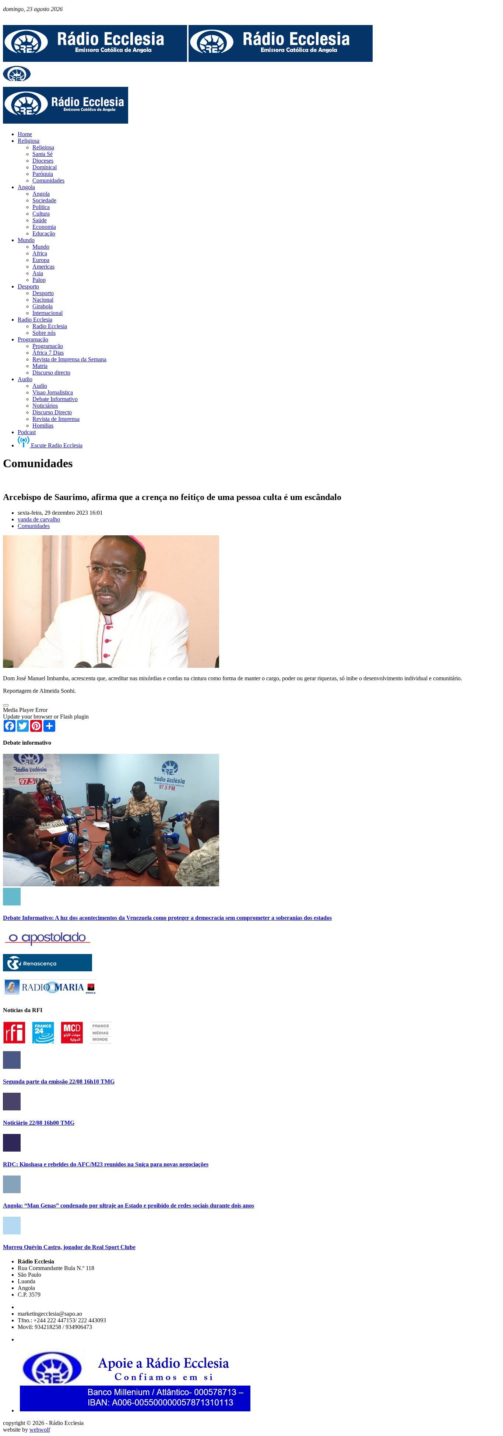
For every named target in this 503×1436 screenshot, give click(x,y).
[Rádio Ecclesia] (95, 60)
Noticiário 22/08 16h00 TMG (38, 1123)
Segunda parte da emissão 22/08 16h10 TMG (59, 1081)
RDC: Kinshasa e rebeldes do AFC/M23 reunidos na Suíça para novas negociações (105, 1164)
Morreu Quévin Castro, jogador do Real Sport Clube (69, 1247)
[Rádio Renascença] (47, 969)
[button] (6, 705)
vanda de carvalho (39, 519)
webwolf (39, 1429)
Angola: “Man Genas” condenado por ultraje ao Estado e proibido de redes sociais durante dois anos (128, 1205)
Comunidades (34, 526)
